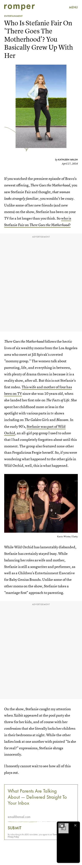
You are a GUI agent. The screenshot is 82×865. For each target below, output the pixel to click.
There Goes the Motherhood (49, 225)
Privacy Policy (13, 836)
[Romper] (19, 7)
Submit (14, 828)
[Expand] (61, 825)
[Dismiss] (75, 825)
